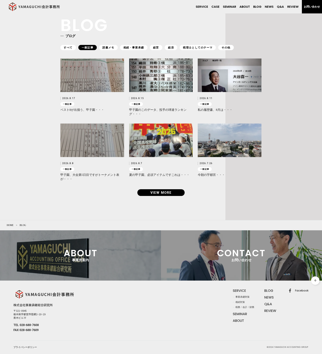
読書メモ (108, 47)
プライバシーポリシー (25, 347)
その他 (226, 47)
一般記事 (87, 47)
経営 (156, 47)
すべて (68, 47)
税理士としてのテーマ (197, 47)
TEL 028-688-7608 (26, 325)
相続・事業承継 (133, 47)
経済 (171, 47)
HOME (10, 225)
